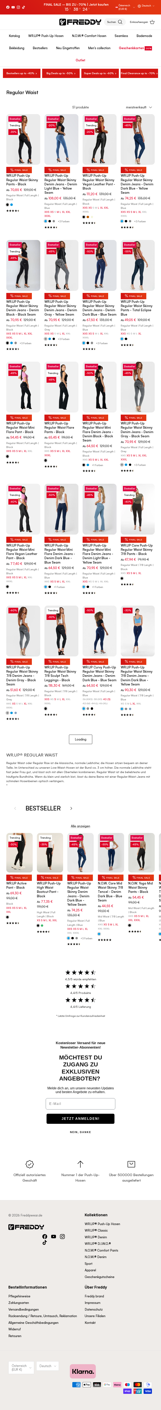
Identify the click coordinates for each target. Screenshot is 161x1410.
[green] (42, 925)
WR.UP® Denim (96, 1237)
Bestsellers (40, 48)
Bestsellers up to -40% (20, 73)
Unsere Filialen (95, 1316)
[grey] (54, 221)
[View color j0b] (84, 343)
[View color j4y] (45, 221)
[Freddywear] (80, 22)
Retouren (14, 1336)
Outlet (80, 60)
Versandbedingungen (23, 1309)
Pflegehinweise (19, 1296)
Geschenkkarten (131, 48)
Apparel (90, 1270)
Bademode (144, 36)
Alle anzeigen (80, 826)
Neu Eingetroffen (68, 48)
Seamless (121, 36)
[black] (49, 221)
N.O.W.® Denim (95, 1257)
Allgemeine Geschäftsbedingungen (33, 1323)
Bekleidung (16, 48)
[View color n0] (7, 205)
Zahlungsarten (18, 1303)
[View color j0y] (122, 221)
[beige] (92, 217)
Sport (88, 1264)
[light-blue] (15, 713)
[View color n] (45, 708)
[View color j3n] (122, 465)
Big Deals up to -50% (60, 73)
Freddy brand (94, 1296)
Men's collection (99, 48)
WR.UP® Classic (96, 1230)
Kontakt (90, 1323)
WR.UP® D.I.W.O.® (98, 1244)
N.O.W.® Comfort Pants (101, 1250)
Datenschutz (94, 1309)
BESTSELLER (43, 808)
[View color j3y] (45, 339)
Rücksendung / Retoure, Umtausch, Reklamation (42, 1316)
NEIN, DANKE (80, 1132)
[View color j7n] (7, 343)
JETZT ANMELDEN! (81, 1118)
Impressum (92, 1303)
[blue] (11, 205)
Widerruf (14, 1329)
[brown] (88, 217)
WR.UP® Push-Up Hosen (46, 36)
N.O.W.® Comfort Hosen (89, 36)
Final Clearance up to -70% (138, 73)
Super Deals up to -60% (99, 73)
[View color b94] (122, 339)
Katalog (14, 36)
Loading (80, 739)
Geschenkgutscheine (99, 1277)
